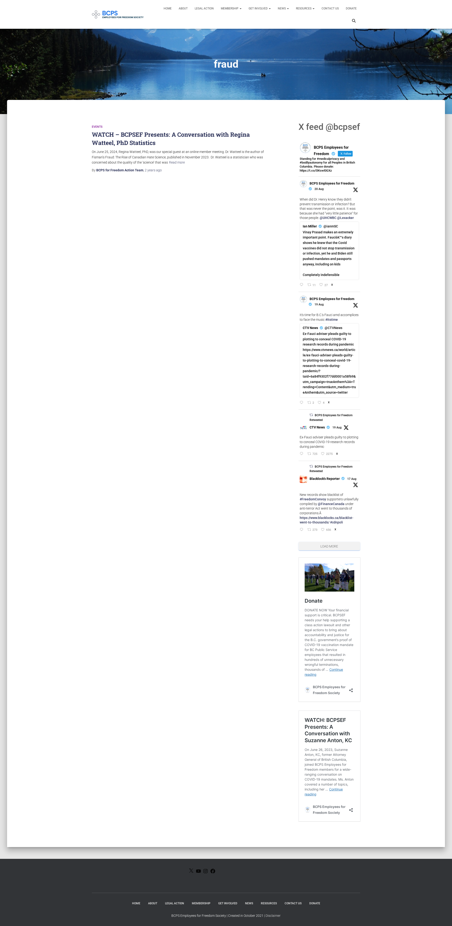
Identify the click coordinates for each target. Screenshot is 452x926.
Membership (230, 8)
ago (153, 170)
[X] (191, 872)
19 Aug (319, 304)
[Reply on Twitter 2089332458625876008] (302, 530)
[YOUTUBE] (198, 872)
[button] (240, 8)
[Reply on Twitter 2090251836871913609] (302, 285)
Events (97, 126)
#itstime (331, 319)
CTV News (317, 427)
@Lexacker (345, 218)
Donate (351, 8)
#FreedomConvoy (313, 499)
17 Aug (351, 479)
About (183, 8)
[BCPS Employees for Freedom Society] (117, 14)
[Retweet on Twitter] (311, 415)
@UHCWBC (328, 218)
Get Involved (258, 8)
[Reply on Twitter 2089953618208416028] (302, 403)
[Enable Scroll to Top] (443, 916)
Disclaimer (273, 916)
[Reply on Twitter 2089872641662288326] (302, 454)
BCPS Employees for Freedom (332, 183)
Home (168, 8)
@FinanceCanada (331, 504)
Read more (177, 162)
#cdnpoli (336, 522)
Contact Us (330, 8)
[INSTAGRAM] (205, 872)
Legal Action (204, 8)
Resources (304, 8)
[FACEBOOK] (213, 872)
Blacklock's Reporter (325, 479)
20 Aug (319, 189)
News (282, 8)
